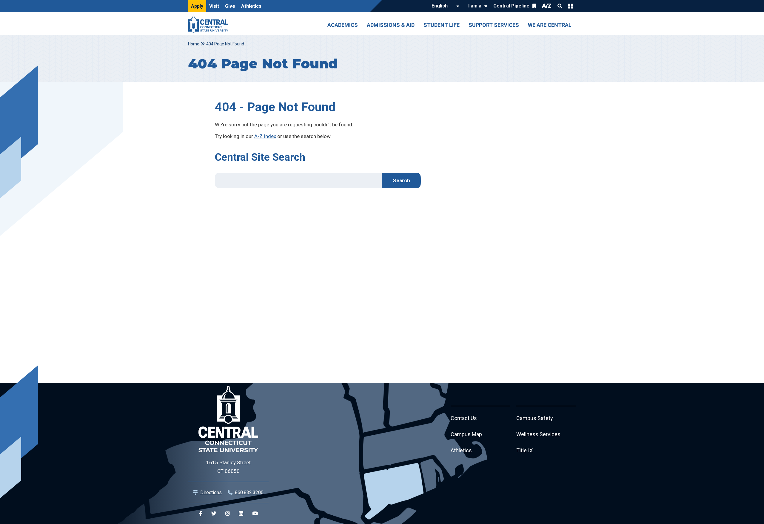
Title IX (524, 450)
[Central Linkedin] (241, 513)
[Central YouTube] (255, 513)
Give (230, 6)
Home (193, 44)
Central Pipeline (511, 6)
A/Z (547, 5)
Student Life (441, 25)
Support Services (494, 25)
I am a (474, 6)
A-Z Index (265, 136)
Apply (197, 6)
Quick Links (570, 6)
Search (559, 6)
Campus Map (466, 434)
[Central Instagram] (227, 513)
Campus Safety (534, 418)
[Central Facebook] (200, 513)
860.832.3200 (249, 492)
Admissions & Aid (391, 25)
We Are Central (550, 25)
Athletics (251, 6)
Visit (214, 6)
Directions (211, 492)
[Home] (209, 24)
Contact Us (464, 418)
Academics (342, 25)
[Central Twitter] (213, 513)
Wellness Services (538, 434)
